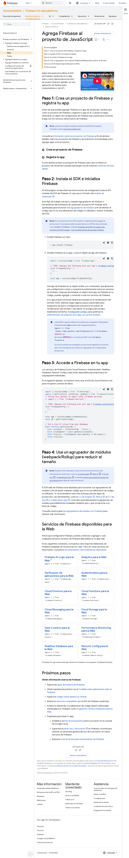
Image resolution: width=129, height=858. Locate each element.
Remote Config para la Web (94, 648)
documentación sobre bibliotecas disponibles (85, 550)
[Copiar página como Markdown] (104, 40)
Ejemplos (113, 16)
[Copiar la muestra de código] (112, 243)
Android (40, 826)
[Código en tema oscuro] (108, 243)
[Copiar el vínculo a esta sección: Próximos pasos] (73, 673)
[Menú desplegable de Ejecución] (89, 16)
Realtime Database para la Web (59, 648)
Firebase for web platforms (42, 10)
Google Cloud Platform (46, 838)
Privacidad (53, 853)
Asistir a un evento (72, 807)
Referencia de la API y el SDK (48, 792)
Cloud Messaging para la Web (59, 611)
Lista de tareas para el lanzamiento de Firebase (82, 739)
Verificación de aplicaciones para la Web (59, 574)
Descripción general (11, 16)
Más (27, 3)
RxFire (91, 709)
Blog (97, 3)
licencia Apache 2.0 (93, 763)
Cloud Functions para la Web (95, 593)
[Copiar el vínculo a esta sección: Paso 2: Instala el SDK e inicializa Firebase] (60, 183)
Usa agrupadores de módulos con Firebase (83, 511)
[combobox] (53, 3)
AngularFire (82, 709)
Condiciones (42, 853)
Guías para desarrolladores (47, 788)
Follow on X (69, 799)
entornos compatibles (67, 701)
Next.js (95, 474)
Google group (99, 798)
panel (74, 728)
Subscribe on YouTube (74, 803)
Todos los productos (45, 842)
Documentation (12, 10)
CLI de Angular (83, 474)
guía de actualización (72, 129)
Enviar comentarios (102, 33)
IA (50, 16)
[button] (15, 39)
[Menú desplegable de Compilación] (73, 16)
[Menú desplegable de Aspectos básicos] (44, 16)
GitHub (40, 804)
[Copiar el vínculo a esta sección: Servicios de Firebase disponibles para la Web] (56, 529)
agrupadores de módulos (82, 207)
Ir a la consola (109, 3)
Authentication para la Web (94, 574)
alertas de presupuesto (72, 721)
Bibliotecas (41, 800)
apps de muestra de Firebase (70, 685)
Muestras (40, 796)
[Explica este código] (104, 243)
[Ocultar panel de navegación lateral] (30, 853)
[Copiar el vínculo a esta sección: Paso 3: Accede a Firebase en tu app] (110, 363)
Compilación (64, 16)
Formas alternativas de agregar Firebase (88, 230)
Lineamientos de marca (103, 806)
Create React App (64, 477)
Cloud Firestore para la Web (58, 593)
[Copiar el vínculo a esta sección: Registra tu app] (67, 157)
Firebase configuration (109, 266)
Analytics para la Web (93, 557)
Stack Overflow (100, 794)
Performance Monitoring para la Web (96, 629)
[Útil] (108, 24)
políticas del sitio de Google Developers (72, 766)
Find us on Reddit (72, 795)
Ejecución (82, 16)
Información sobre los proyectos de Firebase (73, 136)
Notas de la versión (101, 802)
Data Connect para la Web (57, 629)
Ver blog (68, 791)
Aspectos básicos (33, 16)
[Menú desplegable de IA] (54, 16)
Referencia (99, 16)
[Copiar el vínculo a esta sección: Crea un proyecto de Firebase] (85, 149)
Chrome (40, 830)
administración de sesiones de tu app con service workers (73, 315)
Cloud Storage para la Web (94, 611)
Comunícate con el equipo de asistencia (105, 789)
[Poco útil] (112, 24)
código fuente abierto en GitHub (71, 697)
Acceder (122, 3)
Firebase (45, 24)
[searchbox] (17, 24)
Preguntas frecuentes (102, 810)
